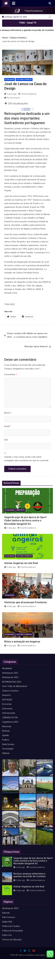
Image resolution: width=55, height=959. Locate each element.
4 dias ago (11, 606)
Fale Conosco (8, 917)
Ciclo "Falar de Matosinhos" (15, 686)
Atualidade (9, 79)
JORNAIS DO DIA (10, 717)
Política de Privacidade (12, 930)
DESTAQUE (7, 699)
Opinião (5, 735)
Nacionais (6, 726)
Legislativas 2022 (10, 722)
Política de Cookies (11, 926)
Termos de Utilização (12, 939)
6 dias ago (11, 645)
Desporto (20, 510)
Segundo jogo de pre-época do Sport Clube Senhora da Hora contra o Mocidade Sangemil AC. (25, 520)
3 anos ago (12, 94)
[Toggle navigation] (13, 3)
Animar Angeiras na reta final (21, 563)
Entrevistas (7, 708)
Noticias (6, 731)
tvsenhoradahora (28, 94)
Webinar (6, 753)
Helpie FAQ (7, 921)
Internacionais (8, 713)
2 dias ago (11, 528)
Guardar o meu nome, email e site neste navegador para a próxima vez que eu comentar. (26, 459)
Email (7, 426)
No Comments (13, 98)
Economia (6, 704)
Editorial (5, 913)
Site (6, 439)
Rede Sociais (8, 744)
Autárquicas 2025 (10, 677)
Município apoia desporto (36, 346)
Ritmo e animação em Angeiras (22, 641)
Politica (5, 739)
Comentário (10, 374)
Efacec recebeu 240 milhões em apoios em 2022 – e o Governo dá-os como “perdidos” (27, 335)
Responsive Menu (50, 16)
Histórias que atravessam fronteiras (25, 602)
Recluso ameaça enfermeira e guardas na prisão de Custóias (29, 875)
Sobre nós (7, 935)
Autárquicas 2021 (10, 673)
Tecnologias (7, 748)
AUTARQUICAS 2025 (11, 682)
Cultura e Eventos (24, 79)
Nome (7, 413)
